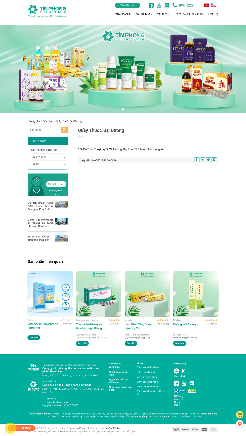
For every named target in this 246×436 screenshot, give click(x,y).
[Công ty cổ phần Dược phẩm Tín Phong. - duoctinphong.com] (51, 11)
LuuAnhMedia (112, 428)
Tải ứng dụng (180, 364)
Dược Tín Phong (77, 428)
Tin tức (35, 164)
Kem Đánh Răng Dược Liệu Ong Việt (138, 326)
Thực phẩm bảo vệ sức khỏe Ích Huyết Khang (89, 326)
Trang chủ (34, 121)
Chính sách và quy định (119, 373)
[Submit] (64, 130)
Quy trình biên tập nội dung (118, 381)
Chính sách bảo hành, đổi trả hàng (151, 392)
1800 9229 (185, 5)
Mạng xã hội (179, 376)
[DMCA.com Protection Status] (191, 391)
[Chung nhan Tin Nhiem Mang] (180, 399)
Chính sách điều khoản (148, 367)
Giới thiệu (114, 367)
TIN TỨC (162, 14)
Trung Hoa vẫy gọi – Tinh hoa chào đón (40, 238)
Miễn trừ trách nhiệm (147, 377)
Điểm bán (48, 121)
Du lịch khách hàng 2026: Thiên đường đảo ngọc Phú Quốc (40, 206)
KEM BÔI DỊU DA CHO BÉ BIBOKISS (42, 326)
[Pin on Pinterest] (208, 159)
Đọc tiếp (34, 337)
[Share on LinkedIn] (214, 159)
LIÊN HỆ (213, 14)
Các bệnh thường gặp (44, 149)
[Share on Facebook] (196, 159)
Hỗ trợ (140, 364)
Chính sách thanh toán (147, 386)
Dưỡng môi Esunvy (184, 324)
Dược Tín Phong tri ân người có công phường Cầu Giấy (40, 222)
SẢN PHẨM (143, 14)
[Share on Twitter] (202, 159)
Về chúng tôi (115, 364)
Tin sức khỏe (39, 157)
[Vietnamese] (213, 5)
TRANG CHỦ (123, 14)
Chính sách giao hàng (147, 382)
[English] (206, 5)
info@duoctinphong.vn (57, 402)
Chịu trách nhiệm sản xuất (120, 388)
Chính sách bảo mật (146, 372)
